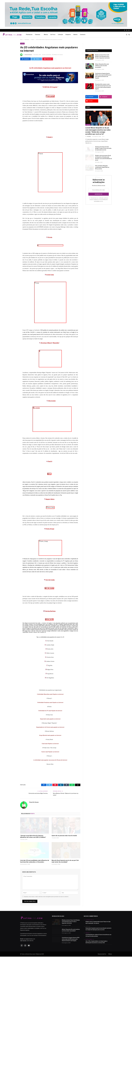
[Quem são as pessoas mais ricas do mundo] (66, 825)
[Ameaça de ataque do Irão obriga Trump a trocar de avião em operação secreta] (89, 149)
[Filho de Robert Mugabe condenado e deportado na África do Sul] (89, 168)
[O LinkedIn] (14, 75)
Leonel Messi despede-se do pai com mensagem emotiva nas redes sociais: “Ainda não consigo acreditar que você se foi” (98, 131)
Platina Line (38, 954)
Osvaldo (89, 136)
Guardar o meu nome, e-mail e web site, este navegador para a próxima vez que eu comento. (46, 896)
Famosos (37, 34)
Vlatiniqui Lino (89, 919)
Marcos (87, 932)
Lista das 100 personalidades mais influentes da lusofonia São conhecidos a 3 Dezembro (34, 861)
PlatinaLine (29, 34)
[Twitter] (14, 71)
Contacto (82, 34)
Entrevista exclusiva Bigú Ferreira (38, 793)
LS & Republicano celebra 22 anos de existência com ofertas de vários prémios (98, 935)
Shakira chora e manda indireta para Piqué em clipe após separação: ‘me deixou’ (98, 922)
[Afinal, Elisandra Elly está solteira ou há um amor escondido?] (89, 66)
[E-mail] (14, 83)
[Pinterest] (14, 79)
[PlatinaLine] (12, 34)
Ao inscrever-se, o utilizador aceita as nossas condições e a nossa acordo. (99, 199)
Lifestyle (60, 34)
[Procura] (129, 34)
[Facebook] (14, 67)
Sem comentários (47, 54)
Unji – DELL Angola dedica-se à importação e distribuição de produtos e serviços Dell (96, 941)
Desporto (68, 34)
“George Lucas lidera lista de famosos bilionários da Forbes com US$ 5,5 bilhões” (33, 836)
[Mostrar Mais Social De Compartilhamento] (54, 58)
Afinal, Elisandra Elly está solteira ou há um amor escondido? (102, 66)
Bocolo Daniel (89, 939)
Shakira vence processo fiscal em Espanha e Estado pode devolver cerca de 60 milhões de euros (103, 158)
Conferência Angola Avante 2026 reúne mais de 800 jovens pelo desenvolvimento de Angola (103, 76)
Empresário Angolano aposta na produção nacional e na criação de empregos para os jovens (98, 928)
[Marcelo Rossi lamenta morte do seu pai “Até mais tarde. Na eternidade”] (66, 850)
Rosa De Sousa (28, 54)
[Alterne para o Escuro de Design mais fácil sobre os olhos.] (127, 34)
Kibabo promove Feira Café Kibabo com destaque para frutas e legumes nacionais (102, 56)
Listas (22, 43)
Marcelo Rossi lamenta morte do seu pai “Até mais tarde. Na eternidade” (65, 861)
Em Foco (52, 34)
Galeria (75, 34)
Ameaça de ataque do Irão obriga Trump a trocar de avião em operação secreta (103, 148)
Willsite (110, 954)
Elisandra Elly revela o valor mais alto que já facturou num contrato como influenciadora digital (103, 86)
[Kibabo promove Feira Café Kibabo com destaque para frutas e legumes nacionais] (89, 57)
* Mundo (88, 124)
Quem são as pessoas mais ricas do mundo (64, 835)
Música (46, 34)
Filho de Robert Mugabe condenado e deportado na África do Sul (102, 167)
